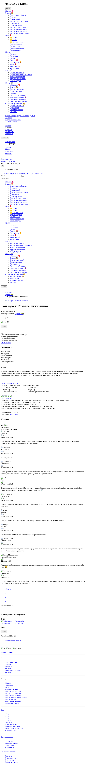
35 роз (7, 718)
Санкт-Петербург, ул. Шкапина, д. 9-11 (20, 116)
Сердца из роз (10, 730)
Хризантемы (14, 69)
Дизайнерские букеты (18, 15)
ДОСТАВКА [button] (6, 398)
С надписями (10, 747)
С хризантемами (16, 25)
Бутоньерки (14, 108)
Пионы (8, 683)
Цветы (7, 52)
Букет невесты (10, 758)
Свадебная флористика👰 (15, 103)
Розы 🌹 (8, 35)
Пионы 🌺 (9, 11)
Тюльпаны (9, 685)
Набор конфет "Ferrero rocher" (12, 623)
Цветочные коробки (13, 691)
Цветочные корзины (13, 695)
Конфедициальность (13, 640)
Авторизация (10, 144)
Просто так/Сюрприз (18, 95)
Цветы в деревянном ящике (16, 697)
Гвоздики (13, 54)
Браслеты (13, 112)
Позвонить (9, 132)
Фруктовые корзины (18, 79)
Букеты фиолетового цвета (20, 33)
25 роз (7, 716)
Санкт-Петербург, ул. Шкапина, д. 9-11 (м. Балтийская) (22, 173)
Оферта (8, 672)
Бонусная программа (13, 120)
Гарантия (8, 666)
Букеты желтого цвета (18, 31)
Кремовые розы (16, 44)
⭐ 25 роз (13, 40)
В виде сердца (15, 81)
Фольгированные (12, 743)
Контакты (9, 152)
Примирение (15, 93)
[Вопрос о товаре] (2, 333)
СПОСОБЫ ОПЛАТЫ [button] (9, 383)
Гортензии (14, 56)
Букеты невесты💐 (17, 106)
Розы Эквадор (15, 50)
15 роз (7, 714)
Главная (8, 126)
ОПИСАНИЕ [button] (6, 343)
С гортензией (15, 19)
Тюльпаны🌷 (15, 67)
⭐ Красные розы (16, 42)
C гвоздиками (15, 23)
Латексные (9, 741)
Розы (7, 687)
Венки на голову (16, 110)
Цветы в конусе (11, 699)
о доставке (14, 414)
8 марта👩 (14, 87)
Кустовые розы (11, 724)
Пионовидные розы (12, 726)
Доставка (8, 118)
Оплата (8, 150)
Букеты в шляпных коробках (21, 75)
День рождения (16, 91)
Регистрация (10, 142)
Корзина (8, 130)
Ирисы (12, 58)
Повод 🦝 (9, 83)
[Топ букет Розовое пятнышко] (17, 301)
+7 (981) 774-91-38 (12, 122)
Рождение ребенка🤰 (18, 97)
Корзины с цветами (17, 77)
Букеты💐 (9, 13)
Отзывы (8, 154)
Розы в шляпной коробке (14, 728)
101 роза (8, 722)
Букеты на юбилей (17, 89)
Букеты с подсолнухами (19, 21)
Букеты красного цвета (19, 29)
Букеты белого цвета (18, 27)
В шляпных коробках (13, 693)
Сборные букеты (11, 689)
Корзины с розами (17, 48)
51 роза (8, 720)
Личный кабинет (11, 662)
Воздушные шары (12, 703)
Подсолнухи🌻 (16, 62)
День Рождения (11, 745)
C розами (13, 17)
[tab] (43, 343)
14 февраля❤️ (15, 85)
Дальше (8, 589)
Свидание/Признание (18, 99)
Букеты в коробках (17, 73)
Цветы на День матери (18, 101)
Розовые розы (15, 46)
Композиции (10, 71)
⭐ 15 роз (13, 38)
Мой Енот (9, 134)
